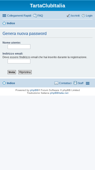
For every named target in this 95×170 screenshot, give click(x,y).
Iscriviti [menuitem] (75, 15)
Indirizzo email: (13, 53)
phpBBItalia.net (59, 92)
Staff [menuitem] (80, 83)
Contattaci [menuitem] (65, 83)
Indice (11, 23)
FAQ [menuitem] (40, 15)
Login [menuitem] (89, 15)
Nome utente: (12, 42)
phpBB (34, 90)
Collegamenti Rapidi (19, 15)
